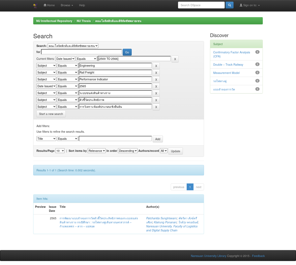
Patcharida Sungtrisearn (161, 218)
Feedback (258, 256)
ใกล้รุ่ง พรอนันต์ (188, 222)
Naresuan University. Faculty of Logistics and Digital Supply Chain (172, 228)
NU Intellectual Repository (54, 21)
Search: (41, 46)
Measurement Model (226, 73)
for (38, 52)
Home (50, 5)
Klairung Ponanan (165, 222)
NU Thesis (84, 21)
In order (112, 151)
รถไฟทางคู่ (220, 81)
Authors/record (148, 151)
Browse (66, 5)
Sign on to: (250, 5)
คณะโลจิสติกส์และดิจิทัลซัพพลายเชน (118, 21)
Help (82, 5)
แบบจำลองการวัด (224, 89)
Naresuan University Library (208, 256)
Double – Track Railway (228, 64)
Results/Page (45, 151)
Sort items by (78, 151)
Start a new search (51, 114)
